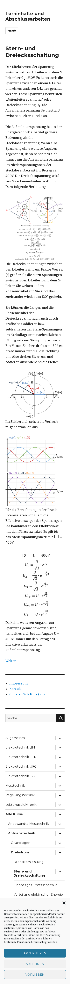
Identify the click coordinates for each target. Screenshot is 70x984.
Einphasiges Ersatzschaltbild (36, 885)
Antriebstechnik (21, 833)
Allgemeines (15, 738)
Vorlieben (35, 974)
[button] (64, 903)
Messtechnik (15, 785)
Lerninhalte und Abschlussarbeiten (27, 16)
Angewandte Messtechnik (28, 824)
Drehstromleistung (29, 862)
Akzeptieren (35, 953)
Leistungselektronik (21, 805)
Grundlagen (20, 843)
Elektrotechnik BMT (21, 747)
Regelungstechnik (20, 795)
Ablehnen (35, 964)
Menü (12, 30)
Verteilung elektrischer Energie (38, 894)
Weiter (10, 661)
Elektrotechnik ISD (20, 776)
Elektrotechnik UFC (20, 766)
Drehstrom (20, 852)
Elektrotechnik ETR (20, 757)
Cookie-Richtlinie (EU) (27, 694)
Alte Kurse (14, 814)
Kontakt (15, 689)
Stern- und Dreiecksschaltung (29, 873)
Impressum (18, 683)
